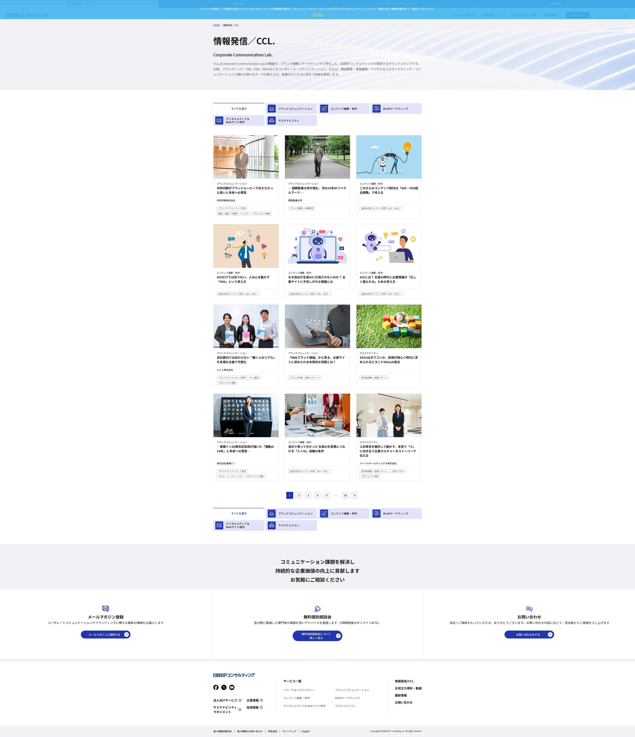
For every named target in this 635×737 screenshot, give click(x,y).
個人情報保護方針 (222, 731)
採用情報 (252, 707)
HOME (216, 25)
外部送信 (272, 731)
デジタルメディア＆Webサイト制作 (238, 120)
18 (345, 495)
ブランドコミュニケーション (295, 109)
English (306, 731)
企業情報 (253, 700)
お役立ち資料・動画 (408, 688)
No (320, 14)
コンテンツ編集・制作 (344, 109)
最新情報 (401, 695)
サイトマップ (289, 731)
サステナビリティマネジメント (225, 709)
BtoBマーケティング (395, 109)
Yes (315, 14)
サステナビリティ (288, 120)
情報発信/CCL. (404, 681)
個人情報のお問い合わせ (250, 731)
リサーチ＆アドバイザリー (299, 690)
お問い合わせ (404, 702)
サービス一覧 (292, 681)
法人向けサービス (225, 700)
